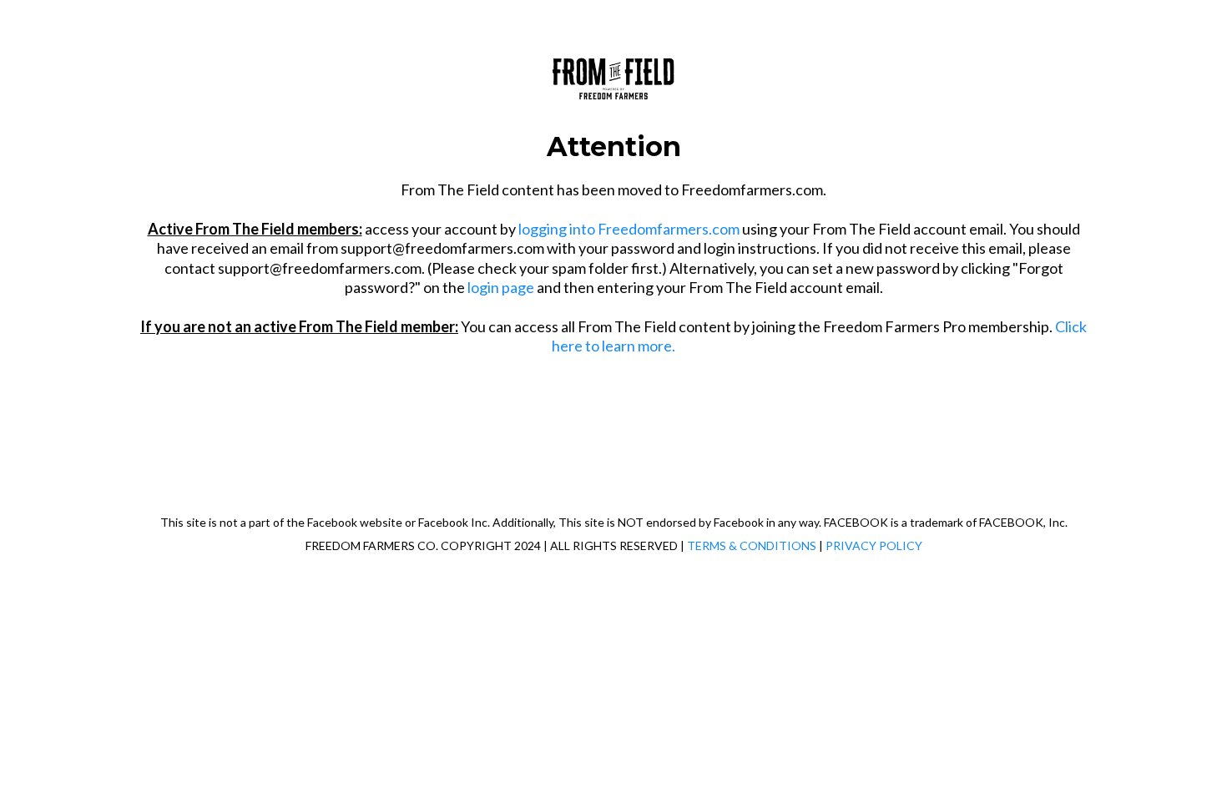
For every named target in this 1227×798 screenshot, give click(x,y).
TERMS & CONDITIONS (751, 545)
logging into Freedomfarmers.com (629, 229)
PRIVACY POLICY (874, 545)
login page (500, 287)
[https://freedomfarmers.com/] (613, 75)
